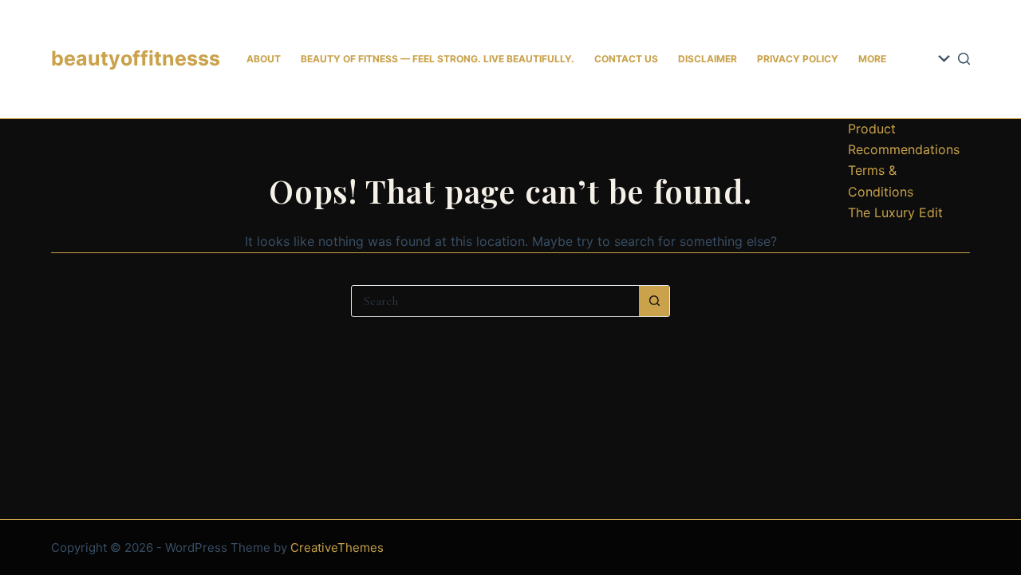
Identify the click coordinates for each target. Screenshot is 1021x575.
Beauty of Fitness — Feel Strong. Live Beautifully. (437, 59)
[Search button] (654, 301)
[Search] (964, 59)
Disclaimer (707, 59)
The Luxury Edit (895, 212)
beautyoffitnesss (135, 58)
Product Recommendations (904, 139)
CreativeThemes (337, 547)
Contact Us (626, 59)
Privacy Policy (797, 59)
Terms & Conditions (880, 180)
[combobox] (495, 301)
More (872, 59)
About (263, 59)
